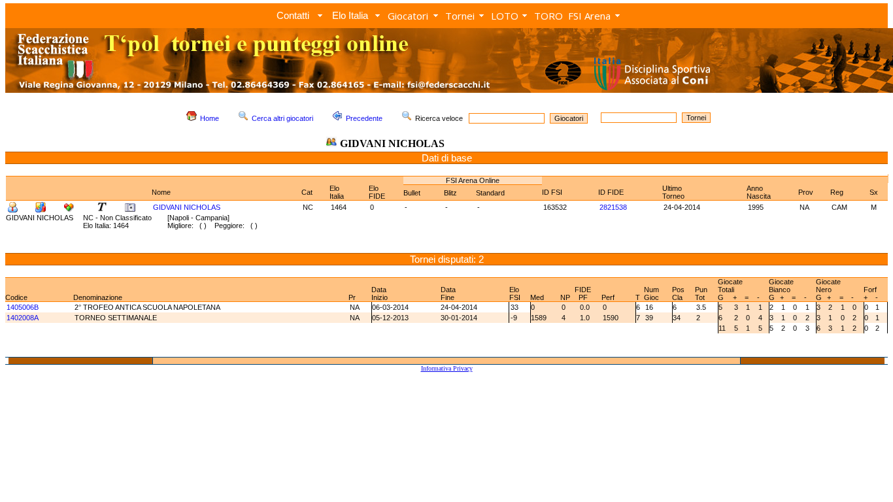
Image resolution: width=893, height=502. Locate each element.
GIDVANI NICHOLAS (186, 207)
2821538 (613, 207)
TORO (548, 15)
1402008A (23, 318)
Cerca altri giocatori (282, 118)
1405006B (23, 307)
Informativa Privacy (447, 368)
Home (209, 118)
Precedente (364, 118)
